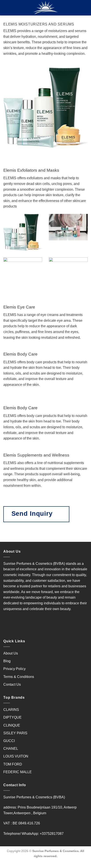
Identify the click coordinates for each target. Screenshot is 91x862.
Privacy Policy (14, 669)
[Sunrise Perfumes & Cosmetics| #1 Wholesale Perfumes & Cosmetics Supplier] (45, 8)
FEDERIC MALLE (17, 772)
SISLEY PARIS (15, 733)
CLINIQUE (11, 725)
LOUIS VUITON (15, 756)
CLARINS (11, 710)
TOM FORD (12, 764)
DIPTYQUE (12, 717)
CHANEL (10, 748)
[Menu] (6, 7)
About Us (10, 653)
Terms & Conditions (18, 677)
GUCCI (9, 741)
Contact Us (12, 684)
